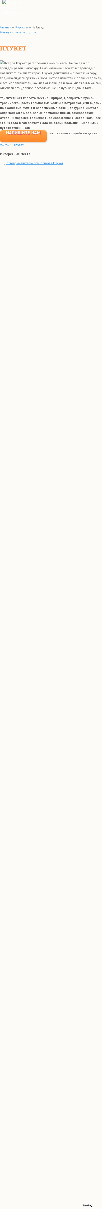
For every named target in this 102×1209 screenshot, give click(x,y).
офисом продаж (12, 144)
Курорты (21, 27)
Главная (5, 27)
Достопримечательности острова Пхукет (33, 163)
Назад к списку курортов (18, 32)
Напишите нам (23, 133)
